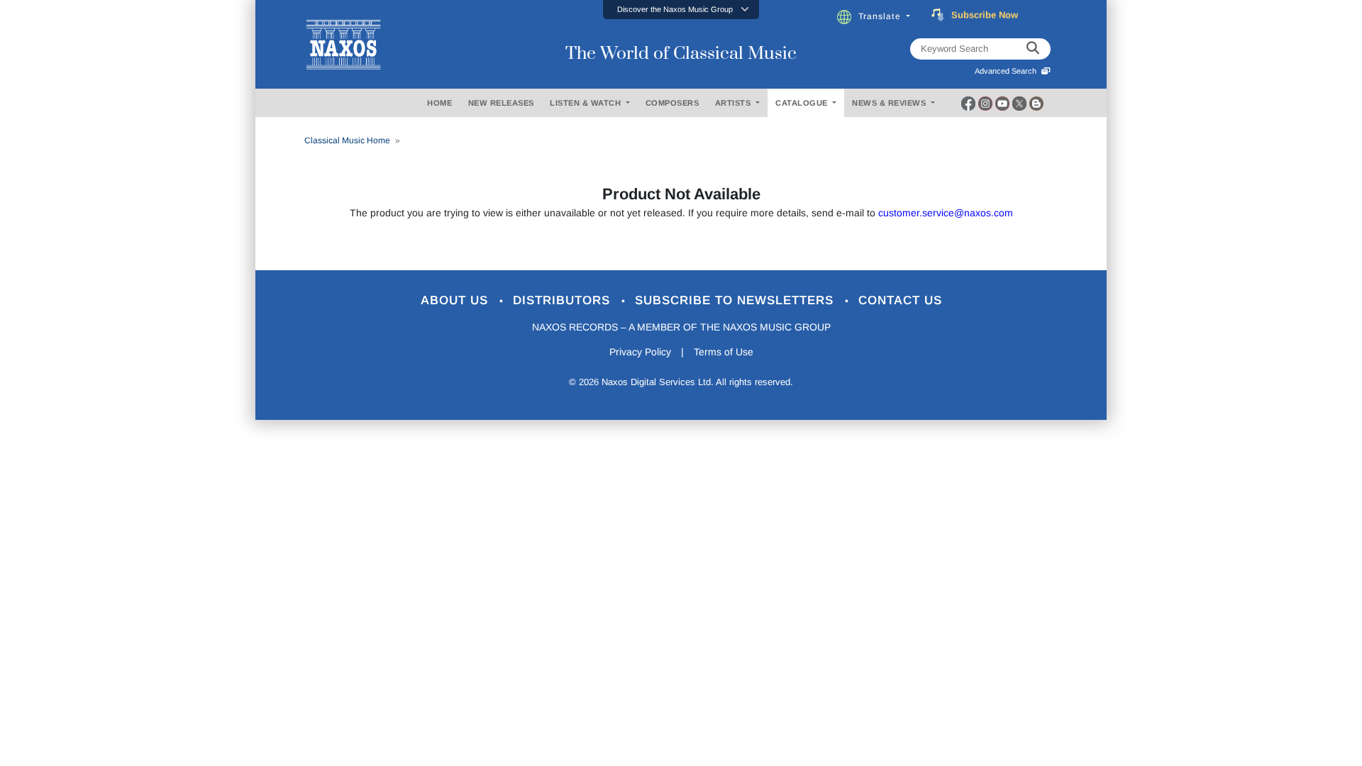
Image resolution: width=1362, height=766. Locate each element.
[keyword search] (1033, 49)
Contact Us (900, 300)
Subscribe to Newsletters (736, 300)
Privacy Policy (640, 351)
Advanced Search (1008, 71)
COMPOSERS (672, 103)
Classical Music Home (347, 140)
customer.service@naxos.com (945, 212)
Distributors (563, 300)
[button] (681, 9)
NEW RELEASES (501, 103)
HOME (439, 103)
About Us (456, 300)
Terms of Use (723, 351)
